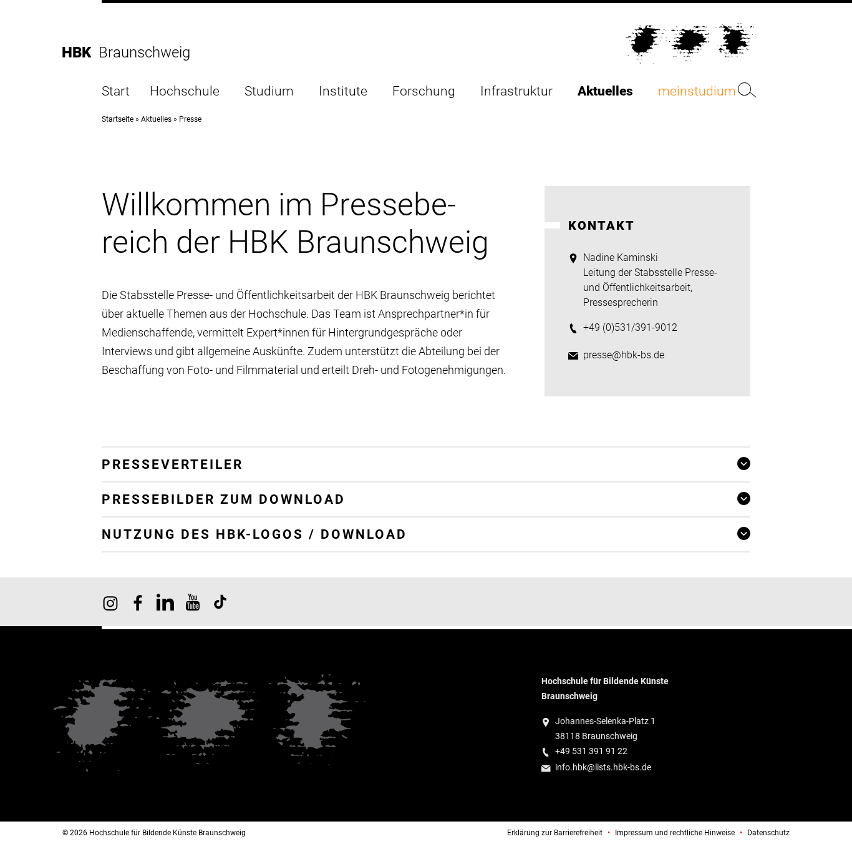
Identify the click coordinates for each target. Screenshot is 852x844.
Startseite (117, 119)
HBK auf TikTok (220, 602)
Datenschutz (768, 832)
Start (116, 91)
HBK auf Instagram (110, 602)
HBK (80, 52)
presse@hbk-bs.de (623, 355)
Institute (343, 91)
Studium (269, 91)
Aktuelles (605, 91)
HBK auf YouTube (192, 602)
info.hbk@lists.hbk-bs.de (603, 767)
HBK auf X (165, 602)
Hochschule (185, 91)
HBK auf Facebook (138, 602)
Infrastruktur (516, 91)
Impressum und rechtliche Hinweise (675, 832)
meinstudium (697, 91)
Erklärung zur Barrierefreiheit (555, 832)
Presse (190, 119)
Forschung (423, 91)
